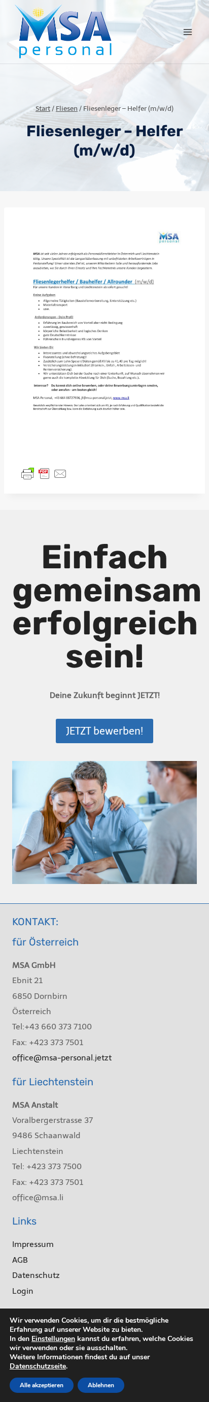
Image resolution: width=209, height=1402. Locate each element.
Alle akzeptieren (41, 1385)
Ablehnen (101, 1385)
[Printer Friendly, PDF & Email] (44, 473)
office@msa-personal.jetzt (62, 1057)
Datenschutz (36, 1275)
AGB (20, 1260)
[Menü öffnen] (187, 32)
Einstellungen (53, 1339)
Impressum (33, 1244)
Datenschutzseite (38, 1366)
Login (22, 1291)
